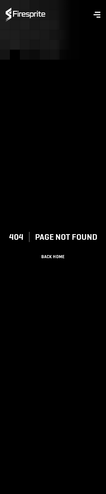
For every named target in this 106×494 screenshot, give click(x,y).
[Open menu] (72, 14)
